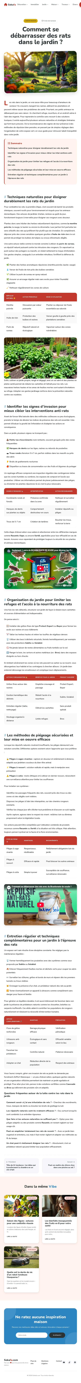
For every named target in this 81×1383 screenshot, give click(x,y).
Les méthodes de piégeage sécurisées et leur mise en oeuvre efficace (39, 169)
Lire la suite (12, 1237)
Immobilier (35, 4)
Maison (54, 4)
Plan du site (33, 1362)
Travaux (65, 4)
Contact (59, 1361)
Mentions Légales (44, 1362)
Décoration (21, 4)
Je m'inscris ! (57, 1335)
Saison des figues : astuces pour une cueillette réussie (20, 1222)
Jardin (44, 4)
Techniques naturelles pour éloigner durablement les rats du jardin (38, 148)
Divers (75, 4)
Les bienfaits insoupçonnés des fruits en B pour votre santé (58, 1223)
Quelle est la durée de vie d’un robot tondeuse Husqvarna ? (19, 1275)
